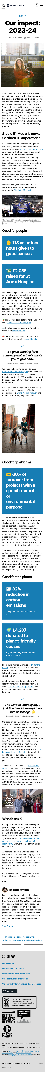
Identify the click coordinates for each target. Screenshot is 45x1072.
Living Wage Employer (27, 393)
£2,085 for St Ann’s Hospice (15, 372)
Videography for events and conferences (21, 984)
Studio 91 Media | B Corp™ (19, 1063)
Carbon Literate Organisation (21, 686)
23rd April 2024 (33, 37)
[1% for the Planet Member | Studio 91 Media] (7, 1031)
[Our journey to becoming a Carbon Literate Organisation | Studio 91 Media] (23, 1016)
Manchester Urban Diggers (19, 322)
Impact (22, 16)
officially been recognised (31, 149)
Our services (8, 963)
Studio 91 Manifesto (23, 190)
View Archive (8, 926)
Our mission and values (13, 968)
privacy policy (14, 1051)
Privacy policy (7, 1067)
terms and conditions (23, 1053)
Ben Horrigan (16, 37)
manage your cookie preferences (20, 1055)
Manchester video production (16, 974)
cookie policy (24, 1051)
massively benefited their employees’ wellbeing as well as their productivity (21, 841)
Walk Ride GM (18, 331)
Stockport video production (15, 979)
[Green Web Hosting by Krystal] (22, 991)
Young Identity (30, 339)
